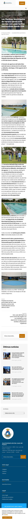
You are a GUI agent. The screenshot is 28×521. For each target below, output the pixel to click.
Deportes (23, 12)
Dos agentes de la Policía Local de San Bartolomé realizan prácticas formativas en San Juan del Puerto (18, 381)
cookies (6, 514)
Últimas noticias (11, 347)
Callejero (4, 469)
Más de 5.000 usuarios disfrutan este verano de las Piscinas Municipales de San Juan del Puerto (18, 394)
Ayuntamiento (17, 12)
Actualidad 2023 (10, 12)
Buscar (22, 336)
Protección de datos (7, 497)
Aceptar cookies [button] (7, 517)
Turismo (4, 471)
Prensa (2, 14)
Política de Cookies (7, 499)
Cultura (4, 473)
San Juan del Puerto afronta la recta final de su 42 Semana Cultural (18, 368)
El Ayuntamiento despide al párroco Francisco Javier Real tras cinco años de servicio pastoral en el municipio (18, 355)
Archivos (5, 409)
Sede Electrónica (6, 484)
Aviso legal (5, 495)
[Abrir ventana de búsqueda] (26, 8)
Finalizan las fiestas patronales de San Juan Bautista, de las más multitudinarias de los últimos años (8, 303)
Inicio (2, 12)
